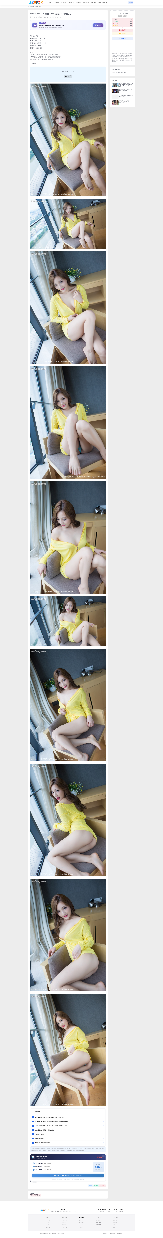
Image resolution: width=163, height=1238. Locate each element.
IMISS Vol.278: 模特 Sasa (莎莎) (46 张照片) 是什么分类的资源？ (52, 1121)
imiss (34, 1182)
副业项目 (71, 2)
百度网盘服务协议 (80, 1179)
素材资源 (64, 1227)
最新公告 (115, 1227)
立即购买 (123, 30)
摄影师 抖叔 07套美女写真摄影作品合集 (125, 89)
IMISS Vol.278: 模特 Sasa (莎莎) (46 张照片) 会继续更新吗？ (51, 1125)
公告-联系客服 (102, 2)
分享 (91, 1185)
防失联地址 (98, 1222)
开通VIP (123, 33)
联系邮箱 (98, 1220)
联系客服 (123, 38)
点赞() (103, 1185)
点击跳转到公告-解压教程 (119, 73)
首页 (50, 2)
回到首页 (81, 1227)
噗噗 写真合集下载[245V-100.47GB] (126, 101)
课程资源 (86, 2)
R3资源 (47, 1224)
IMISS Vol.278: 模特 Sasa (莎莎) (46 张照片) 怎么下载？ (50, 1117)
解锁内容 (68, 76)
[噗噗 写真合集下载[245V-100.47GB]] (115, 102)
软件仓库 (93, 2)
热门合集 (115, 1222)
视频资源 (63, 2)
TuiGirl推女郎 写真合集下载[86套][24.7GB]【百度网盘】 (126, 85)
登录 (131, 2)
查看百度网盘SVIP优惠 (68, 1175)
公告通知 (81, 1220)
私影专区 (115, 1220)
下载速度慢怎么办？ (40, 1138)
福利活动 (115, 1224)
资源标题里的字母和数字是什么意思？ (45, 1130)
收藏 (97, 1185)
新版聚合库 (98, 1224)
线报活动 (78, 2)
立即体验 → (98, 25)
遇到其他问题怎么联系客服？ (42, 1142)
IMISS (39, 38)
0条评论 (59, 17)
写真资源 (56, 2)
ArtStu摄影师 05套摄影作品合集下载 (126, 95)
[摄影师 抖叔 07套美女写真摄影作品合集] (115, 91)
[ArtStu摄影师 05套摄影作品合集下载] (115, 97)
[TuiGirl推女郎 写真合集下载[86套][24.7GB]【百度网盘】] (115, 85)
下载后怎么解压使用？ (40, 1134)
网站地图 (81, 1224)
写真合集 (48, 1222)
